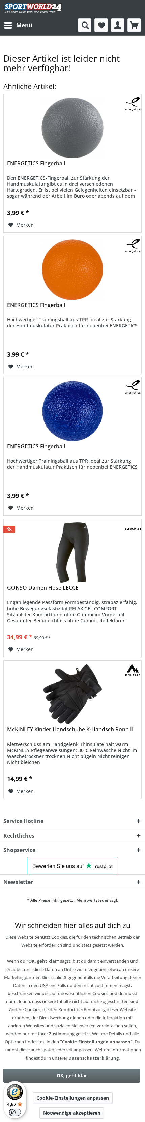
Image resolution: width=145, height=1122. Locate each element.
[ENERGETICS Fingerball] (72, 128)
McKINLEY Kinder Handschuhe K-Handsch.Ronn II (70, 729)
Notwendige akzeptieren (71, 1113)
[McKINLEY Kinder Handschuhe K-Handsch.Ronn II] (72, 694)
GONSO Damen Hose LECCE (43, 587)
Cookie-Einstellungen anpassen (72, 1098)
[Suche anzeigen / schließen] (84, 25)
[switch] (15, 1112)
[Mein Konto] (117, 25)
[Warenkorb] (134, 25)
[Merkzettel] (101, 25)
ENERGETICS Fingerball (36, 163)
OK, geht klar (72, 1075)
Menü (24, 25)
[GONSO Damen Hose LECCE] (72, 552)
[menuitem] (18, 25)
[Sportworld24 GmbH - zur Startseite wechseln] (33, 9)
